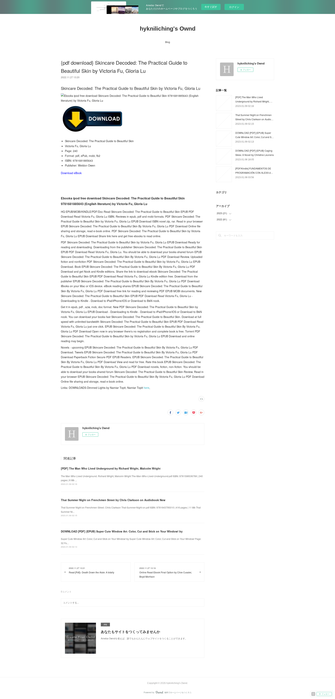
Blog (167, 42)
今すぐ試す (211, 7)
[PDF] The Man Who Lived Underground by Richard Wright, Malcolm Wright (111, 468)
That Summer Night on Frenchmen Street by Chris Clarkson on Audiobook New (113, 500)
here (146, 388)
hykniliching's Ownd (167, 28)
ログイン (234, 7)
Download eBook (71, 173)
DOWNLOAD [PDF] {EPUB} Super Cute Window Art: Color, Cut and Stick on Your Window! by (122, 531)
